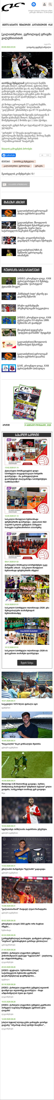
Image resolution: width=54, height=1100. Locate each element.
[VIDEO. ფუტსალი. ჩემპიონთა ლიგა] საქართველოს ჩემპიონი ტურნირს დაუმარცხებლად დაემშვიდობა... (20, 973)
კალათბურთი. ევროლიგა (17, 166)
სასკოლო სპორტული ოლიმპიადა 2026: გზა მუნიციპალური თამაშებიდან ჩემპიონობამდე (27, 610)
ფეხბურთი (25, 25)
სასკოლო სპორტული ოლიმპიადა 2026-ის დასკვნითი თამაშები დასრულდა (26, 652)
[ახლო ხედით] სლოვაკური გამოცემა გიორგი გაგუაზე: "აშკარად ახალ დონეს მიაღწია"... (25, 1023)
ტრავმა (39, 166)
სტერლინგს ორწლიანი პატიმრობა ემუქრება (24, 829)
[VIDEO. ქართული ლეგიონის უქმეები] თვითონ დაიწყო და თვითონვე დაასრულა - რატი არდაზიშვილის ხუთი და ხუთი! (25, 990)
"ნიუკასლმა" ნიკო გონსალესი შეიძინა (21, 744)
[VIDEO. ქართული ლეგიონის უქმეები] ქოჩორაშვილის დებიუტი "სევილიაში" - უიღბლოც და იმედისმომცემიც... (27, 956)
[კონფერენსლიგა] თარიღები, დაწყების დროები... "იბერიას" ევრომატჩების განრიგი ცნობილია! (27, 940)
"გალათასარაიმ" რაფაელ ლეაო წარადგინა (24, 909)
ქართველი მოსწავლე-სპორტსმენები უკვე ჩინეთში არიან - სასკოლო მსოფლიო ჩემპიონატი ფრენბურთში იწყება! (26, 568)
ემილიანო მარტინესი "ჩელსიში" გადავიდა (23, 869)
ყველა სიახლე (10, 25)
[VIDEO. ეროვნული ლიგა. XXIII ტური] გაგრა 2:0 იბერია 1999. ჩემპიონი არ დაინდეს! (34, 320)
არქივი (6, 425)
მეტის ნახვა (27, 662)
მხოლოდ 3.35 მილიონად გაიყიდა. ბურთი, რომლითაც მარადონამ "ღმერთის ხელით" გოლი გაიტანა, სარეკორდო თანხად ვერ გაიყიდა (27, 787)
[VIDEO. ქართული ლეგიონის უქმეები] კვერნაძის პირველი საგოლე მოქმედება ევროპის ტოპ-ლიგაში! (26, 1008)
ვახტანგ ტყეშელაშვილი (38, 47)
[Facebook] (34, 4)
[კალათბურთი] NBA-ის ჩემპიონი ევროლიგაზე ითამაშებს (29, 253)
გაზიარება (10, 155)
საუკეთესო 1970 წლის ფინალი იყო (20, 704)
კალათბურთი (39, 25)
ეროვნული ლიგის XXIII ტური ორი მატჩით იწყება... (23, 925)
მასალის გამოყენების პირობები (17, 149)
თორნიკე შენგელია (24, 161)
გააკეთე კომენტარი (17, 185)
